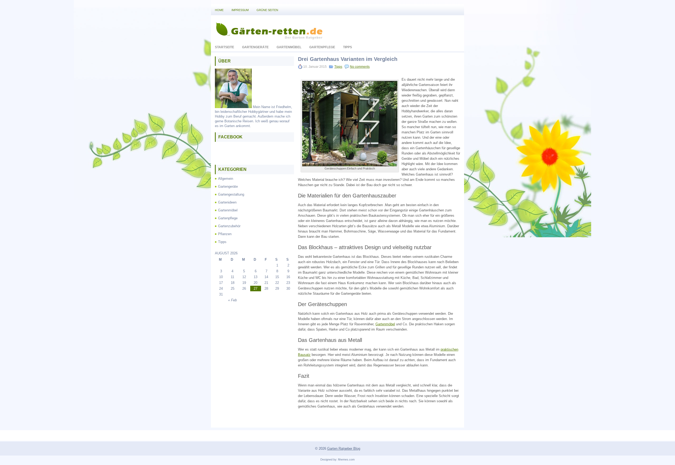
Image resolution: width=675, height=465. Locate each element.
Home (219, 10)
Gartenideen (227, 202)
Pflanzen (225, 234)
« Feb (232, 300)
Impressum (240, 10)
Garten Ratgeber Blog (343, 449)
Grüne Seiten (267, 10)
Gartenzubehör (229, 226)
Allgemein (225, 179)
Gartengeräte (255, 47)
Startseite (224, 47)
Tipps (347, 47)
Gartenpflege (322, 47)
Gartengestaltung (231, 194)
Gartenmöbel (289, 47)
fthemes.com (346, 459)
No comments (360, 67)
